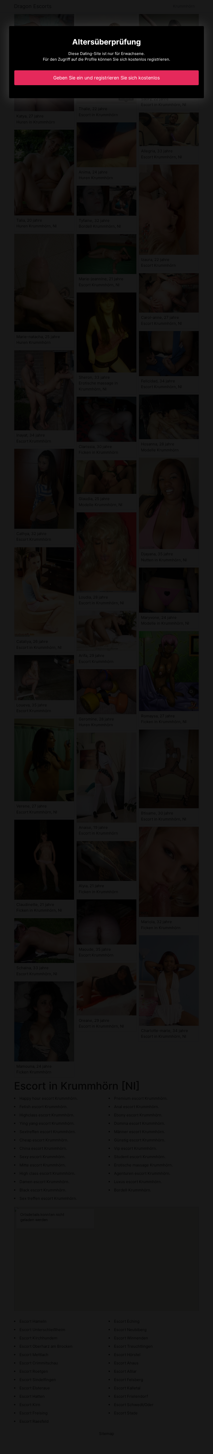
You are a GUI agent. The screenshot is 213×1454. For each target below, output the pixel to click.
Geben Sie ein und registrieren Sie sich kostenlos (106, 77)
